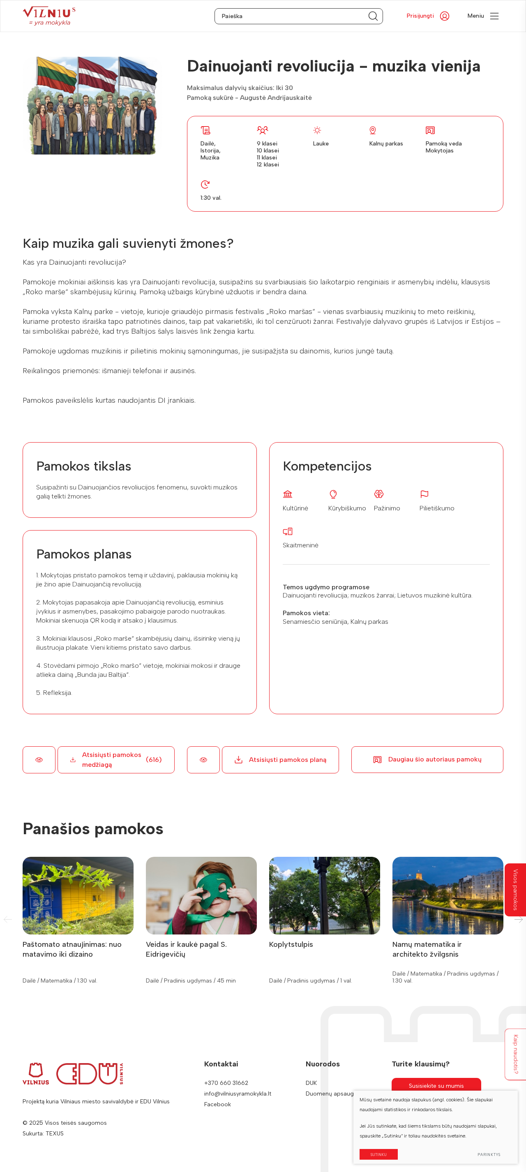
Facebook (217, 1104)
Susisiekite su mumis (436, 1085)
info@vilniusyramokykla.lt (237, 1093)
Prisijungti (420, 15)
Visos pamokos (515, 890)
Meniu (476, 15)
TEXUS (55, 1133)
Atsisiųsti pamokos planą (287, 760)
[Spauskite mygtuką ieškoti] (373, 16)
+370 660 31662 (226, 1083)
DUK (311, 1083)
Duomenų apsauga (331, 1093)
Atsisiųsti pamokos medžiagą (122, 759)
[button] (518, 919)
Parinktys (489, 1154)
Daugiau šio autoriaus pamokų (435, 759)
